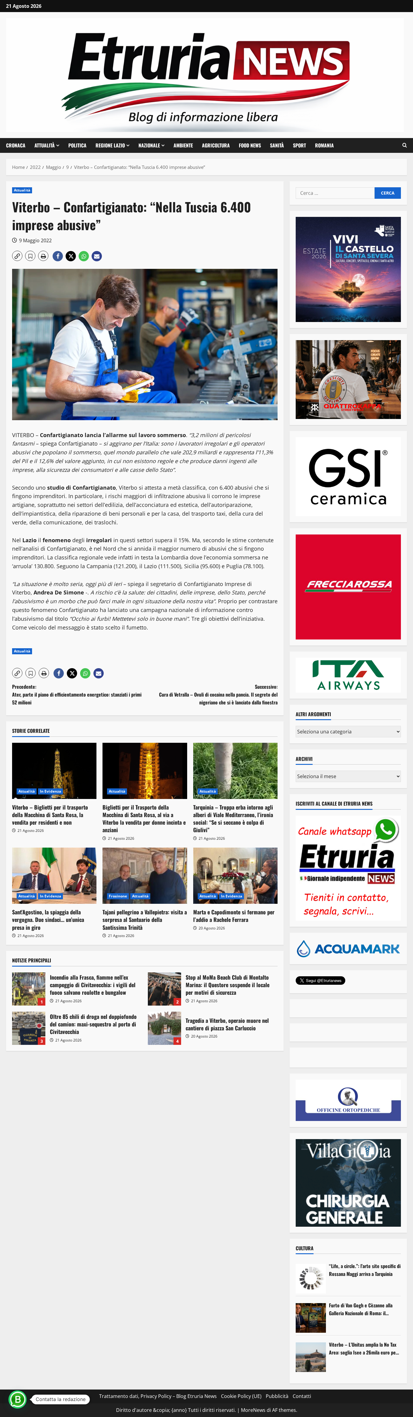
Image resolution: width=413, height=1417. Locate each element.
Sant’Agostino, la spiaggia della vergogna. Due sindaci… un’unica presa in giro (48, 919)
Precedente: (76, 694)
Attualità (44, 145)
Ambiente (183, 145)
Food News (250, 145)
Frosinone (118, 896)
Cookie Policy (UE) (241, 1396)
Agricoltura (216, 145)
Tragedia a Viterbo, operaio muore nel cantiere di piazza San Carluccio (164, 1028)
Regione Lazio (110, 145)
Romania (324, 145)
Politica (77, 145)
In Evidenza (50, 791)
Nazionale (149, 145)
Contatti (302, 1396)
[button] (404, 145)
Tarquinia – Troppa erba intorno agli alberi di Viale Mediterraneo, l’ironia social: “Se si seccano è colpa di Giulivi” (233, 818)
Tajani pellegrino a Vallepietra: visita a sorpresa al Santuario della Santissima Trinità (144, 919)
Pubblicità (277, 1396)
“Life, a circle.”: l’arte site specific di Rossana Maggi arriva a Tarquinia (365, 1269)
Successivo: (218, 694)
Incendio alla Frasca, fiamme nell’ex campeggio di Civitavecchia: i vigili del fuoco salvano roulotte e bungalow (28, 989)
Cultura (305, 1248)
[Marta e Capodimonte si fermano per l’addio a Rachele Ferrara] (235, 876)
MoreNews (253, 1410)
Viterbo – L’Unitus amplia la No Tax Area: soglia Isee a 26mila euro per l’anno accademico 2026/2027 (363, 1348)
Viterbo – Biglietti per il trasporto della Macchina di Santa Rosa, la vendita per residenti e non (50, 814)
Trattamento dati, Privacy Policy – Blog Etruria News (158, 1396)
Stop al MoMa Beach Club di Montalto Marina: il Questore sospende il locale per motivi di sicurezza (164, 989)
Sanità (277, 145)
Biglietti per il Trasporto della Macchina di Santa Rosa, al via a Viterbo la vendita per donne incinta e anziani (144, 818)
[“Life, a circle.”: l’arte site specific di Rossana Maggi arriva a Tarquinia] (311, 1278)
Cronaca (15, 145)
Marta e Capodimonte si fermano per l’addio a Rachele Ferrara (234, 915)
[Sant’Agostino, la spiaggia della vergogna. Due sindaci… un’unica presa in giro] (54, 876)
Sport (299, 145)
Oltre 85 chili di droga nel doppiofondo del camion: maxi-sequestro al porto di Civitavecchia (28, 1028)
